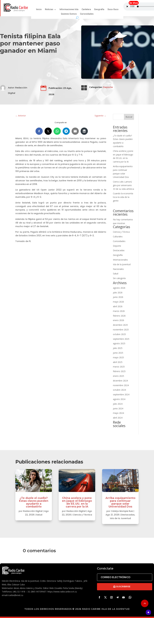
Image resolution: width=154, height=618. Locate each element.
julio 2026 (117, 292)
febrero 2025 (119, 371)
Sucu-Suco (113, 9)
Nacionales (118, 269)
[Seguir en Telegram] (117, 597)
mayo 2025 (118, 357)
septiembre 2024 (121, 394)
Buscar (129, 116)
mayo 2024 (118, 413)
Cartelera (86, 9)
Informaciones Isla (69, 9)
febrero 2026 (119, 315)
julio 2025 (117, 348)
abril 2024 (117, 417)
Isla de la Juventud (122, 264)
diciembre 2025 (120, 324)
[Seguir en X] (105, 597)
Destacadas (119, 250)
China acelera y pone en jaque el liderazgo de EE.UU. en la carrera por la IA (77, 502)
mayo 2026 (118, 301)
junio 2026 (118, 297)
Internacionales (120, 259)
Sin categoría (119, 278)
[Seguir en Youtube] (123, 597)
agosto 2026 (119, 287)
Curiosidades (87, 14)
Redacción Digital (32, 511)
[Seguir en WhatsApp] (130, 597)
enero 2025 (118, 376)
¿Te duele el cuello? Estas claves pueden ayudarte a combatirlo (33, 502)
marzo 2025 (119, 366)
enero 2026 (118, 320)
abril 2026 (117, 306)
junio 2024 (118, 408)
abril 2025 (117, 362)
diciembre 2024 (120, 380)
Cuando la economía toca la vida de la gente (123, 197)
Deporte (108, 87)
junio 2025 (118, 352)
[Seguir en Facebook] (99, 597)
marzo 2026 (119, 311)
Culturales (118, 236)
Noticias (49, 9)
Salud (115, 273)
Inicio (39, 9)
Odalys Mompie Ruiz (122, 511)
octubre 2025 (119, 334)
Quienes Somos (69, 14)
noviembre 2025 (121, 329)
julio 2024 (117, 403)
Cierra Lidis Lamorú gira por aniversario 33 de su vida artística (123, 185)
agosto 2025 (119, 343)
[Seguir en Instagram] (111, 597)
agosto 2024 (119, 399)
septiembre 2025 (121, 338)
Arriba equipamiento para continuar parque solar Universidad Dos (120, 502)
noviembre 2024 (121, 385)
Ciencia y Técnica (121, 231)
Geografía (99, 9)
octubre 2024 (119, 389)
